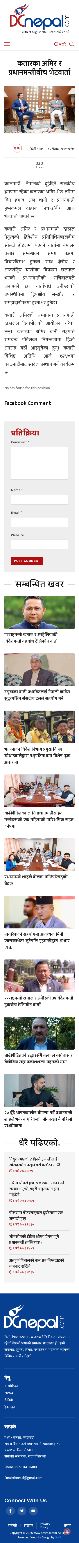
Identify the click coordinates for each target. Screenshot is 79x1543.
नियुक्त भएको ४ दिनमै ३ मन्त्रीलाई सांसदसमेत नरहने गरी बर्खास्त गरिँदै (34, 1162)
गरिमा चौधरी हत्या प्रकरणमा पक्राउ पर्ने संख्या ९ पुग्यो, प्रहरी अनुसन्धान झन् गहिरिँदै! (36, 1189)
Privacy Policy (45, 1525)
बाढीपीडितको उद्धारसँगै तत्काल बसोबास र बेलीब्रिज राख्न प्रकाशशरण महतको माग (38, 1059)
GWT (58, 1537)
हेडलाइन (9, 1407)
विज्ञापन (28, 1525)
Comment (20, 442)
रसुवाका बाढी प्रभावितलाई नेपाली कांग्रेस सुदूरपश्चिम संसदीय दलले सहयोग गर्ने (37, 695)
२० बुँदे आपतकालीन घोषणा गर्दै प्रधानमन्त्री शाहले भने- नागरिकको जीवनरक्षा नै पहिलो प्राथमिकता (38, 1119)
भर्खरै (62, 44)
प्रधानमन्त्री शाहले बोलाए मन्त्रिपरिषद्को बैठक (36, 880)
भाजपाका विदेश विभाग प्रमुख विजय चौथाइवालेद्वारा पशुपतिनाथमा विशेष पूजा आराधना (37, 756)
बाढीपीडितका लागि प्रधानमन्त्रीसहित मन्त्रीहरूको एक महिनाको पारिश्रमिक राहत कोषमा (39, 819)
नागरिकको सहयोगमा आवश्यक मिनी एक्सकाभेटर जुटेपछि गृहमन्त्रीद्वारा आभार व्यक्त (37, 941)
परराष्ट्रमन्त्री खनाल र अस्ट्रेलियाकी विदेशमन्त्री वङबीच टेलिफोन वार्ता (31, 638)
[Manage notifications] (67, 1531)
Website (17, 535)
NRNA (8, 1393)
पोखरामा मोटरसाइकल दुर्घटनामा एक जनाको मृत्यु (36, 1216)
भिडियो (8, 1400)
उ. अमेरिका (11, 1386)
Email (16, 513)
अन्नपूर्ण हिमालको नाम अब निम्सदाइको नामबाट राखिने (36, 1263)
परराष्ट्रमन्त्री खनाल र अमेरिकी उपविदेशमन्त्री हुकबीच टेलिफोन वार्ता (38, 1001)
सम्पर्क (67, 1525)
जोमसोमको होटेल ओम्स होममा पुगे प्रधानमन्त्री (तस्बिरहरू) (34, 1240)
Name (17, 490)
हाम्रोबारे (12, 1525)
